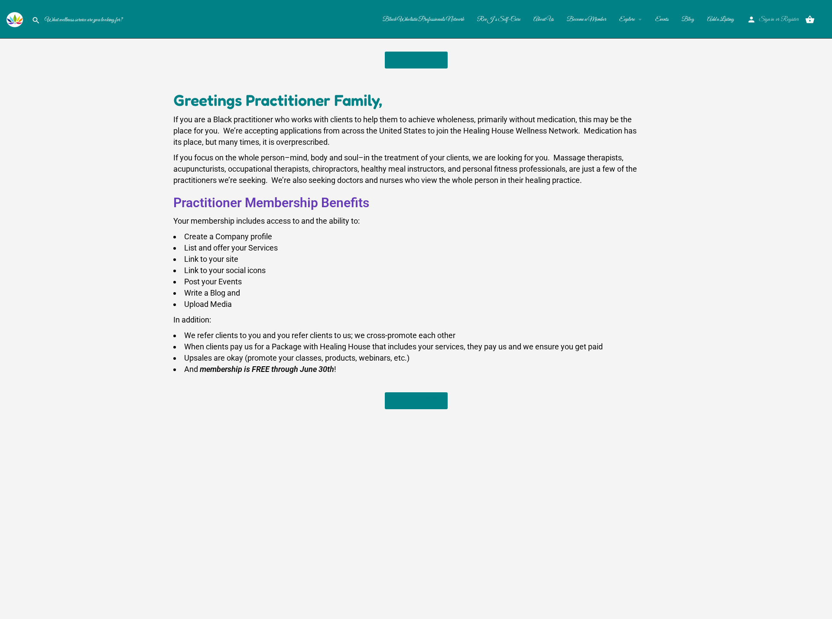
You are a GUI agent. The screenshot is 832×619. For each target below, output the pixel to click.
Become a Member (586, 19)
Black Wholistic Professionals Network (423, 19)
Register (790, 19)
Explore (627, 19)
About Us (543, 19)
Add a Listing (720, 19)
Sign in (766, 19)
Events (662, 19)
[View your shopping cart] (810, 19)
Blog (688, 19)
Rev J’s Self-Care (498, 19)
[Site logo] (15, 18)
